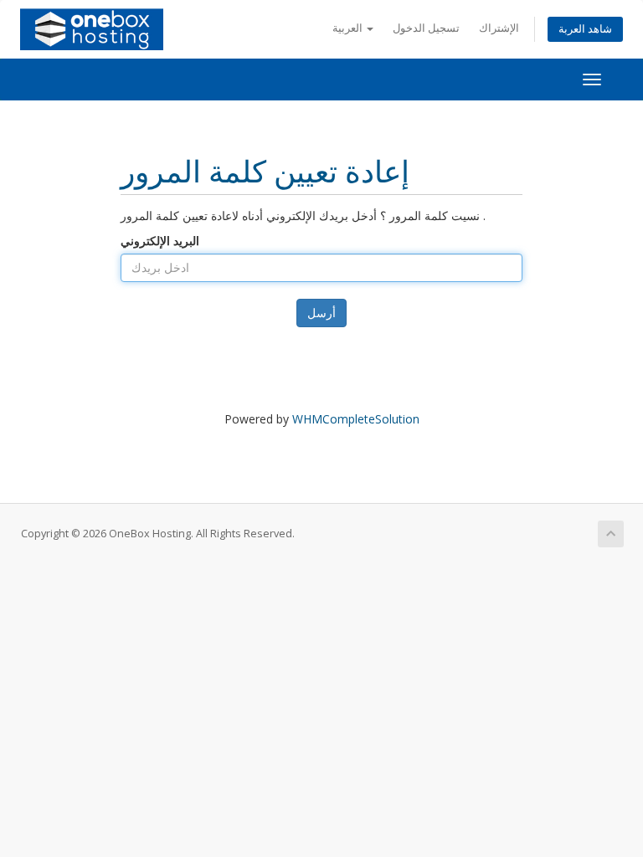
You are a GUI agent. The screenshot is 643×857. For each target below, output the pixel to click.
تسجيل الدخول (426, 28)
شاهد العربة (585, 29)
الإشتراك (499, 28)
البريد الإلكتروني (160, 241)
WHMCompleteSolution (355, 419)
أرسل (321, 313)
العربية (348, 28)
